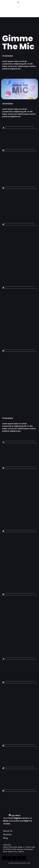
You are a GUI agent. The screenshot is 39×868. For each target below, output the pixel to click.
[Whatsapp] (14, 858)
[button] (5, 12)
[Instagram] (4, 858)
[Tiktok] (9, 858)
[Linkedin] (19, 858)
